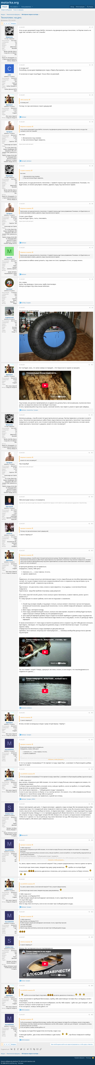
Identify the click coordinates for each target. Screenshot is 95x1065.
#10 (92, 364)
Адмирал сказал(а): (25, 528)
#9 (92, 307)
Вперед (13, 23)
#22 (92, 912)
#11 (92, 415)
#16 (92, 713)
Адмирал (9, 105)
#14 (92, 523)
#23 (92, 937)
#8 (92, 279)
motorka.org (13, 1063)
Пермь (15, 823)
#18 (92, 769)
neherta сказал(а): (25, 717)
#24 (92, 985)
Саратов (14, 83)
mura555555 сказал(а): (26, 774)
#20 (92, 840)
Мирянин (5, 20)
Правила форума (79, 1058)
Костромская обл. (12, 541)
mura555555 (9, 749)
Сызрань (14, 515)
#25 (92, 1014)
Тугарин (9, 132)
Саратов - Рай (13, 141)
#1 (92, 27)
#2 (92, 65)
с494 (9, 75)
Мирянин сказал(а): (26, 126)
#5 (92, 166)
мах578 (9, 257)
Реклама (20, 1063)
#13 (92, 497)
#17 (92, 739)
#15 (92, 550)
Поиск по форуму (18, 10)
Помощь (88, 1058)
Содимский (9, 317)
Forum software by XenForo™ (18, 1061)
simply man (9, 814)
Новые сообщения (6, 10)
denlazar (9, 289)
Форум (4, 7)
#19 (92, 804)
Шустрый (9, 506)
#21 (92, 879)
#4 (92, 122)
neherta (9, 533)
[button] (19, 6)
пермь (15, 265)
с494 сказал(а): (24, 100)
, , (30, 410)
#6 (92, 203)
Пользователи (26, 7)
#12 (92, 452)
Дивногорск (13, 47)
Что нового (14, 7)
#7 (92, 247)
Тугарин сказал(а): (25, 170)
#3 (92, 95)
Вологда (14, 327)
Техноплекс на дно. (11, 17)
